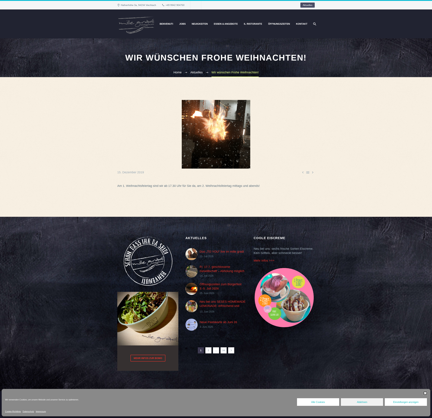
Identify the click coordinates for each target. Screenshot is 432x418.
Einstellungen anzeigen (405, 402)
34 (223, 350)
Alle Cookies (318, 402)
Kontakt (301, 23)
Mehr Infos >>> (264, 260)
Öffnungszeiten (279, 23)
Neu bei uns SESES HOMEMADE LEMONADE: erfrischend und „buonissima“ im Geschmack (223, 306)
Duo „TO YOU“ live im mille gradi (222, 251)
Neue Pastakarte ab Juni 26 (218, 322)
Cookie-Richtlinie (13, 411)
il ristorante (253, 23)
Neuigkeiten (200, 23)
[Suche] (314, 24)
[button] (425, 393)
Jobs (182, 23)
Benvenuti (166, 23)
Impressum (41, 411)
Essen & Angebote (226, 23)
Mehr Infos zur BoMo (148, 358)
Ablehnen (362, 402)
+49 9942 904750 (175, 5)
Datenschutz (28, 411)
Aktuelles (307, 5)
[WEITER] (231, 350)
